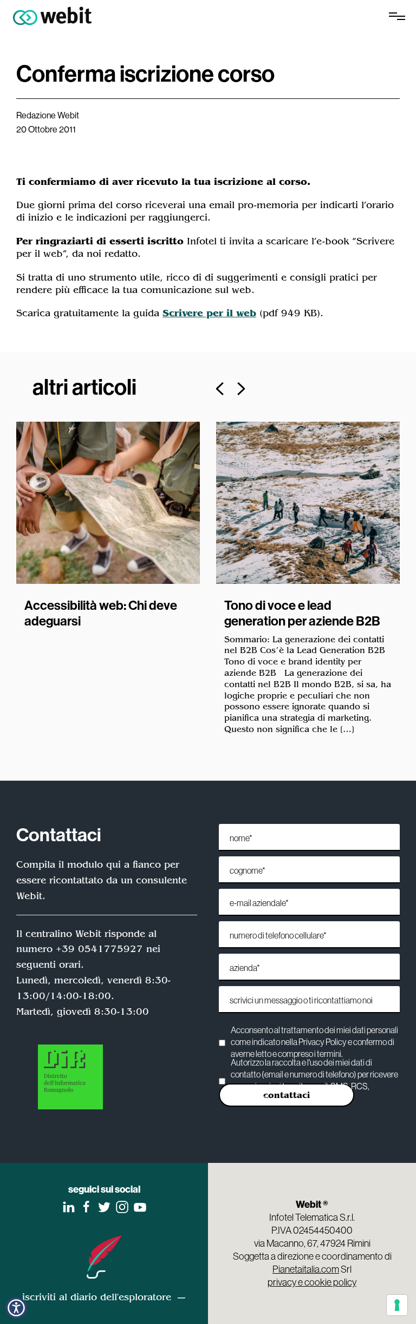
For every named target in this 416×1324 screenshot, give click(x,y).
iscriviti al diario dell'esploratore (96, 1297)
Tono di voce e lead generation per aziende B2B (302, 613)
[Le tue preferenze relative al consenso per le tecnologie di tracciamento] (397, 1305)
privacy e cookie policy (312, 1282)
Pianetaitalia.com (305, 1269)
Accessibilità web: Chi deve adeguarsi (100, 613)
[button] (220, 388)
